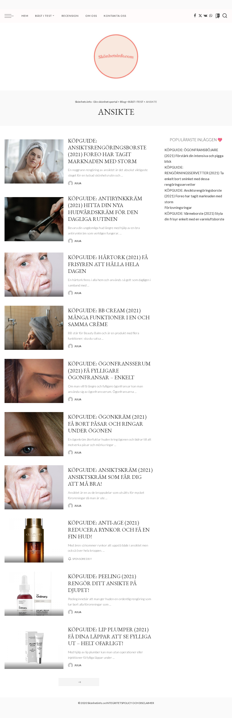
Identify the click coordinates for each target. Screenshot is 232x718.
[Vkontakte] (205, 16)
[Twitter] (200, 16)
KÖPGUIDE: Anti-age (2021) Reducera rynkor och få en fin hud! (109, 529)
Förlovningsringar (178, 207)
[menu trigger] (11, 16)
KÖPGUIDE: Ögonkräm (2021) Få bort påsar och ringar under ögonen (107, 423)
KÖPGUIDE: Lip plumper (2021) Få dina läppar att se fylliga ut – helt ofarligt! (109, 636)
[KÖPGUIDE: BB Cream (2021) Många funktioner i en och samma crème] (34, 328)
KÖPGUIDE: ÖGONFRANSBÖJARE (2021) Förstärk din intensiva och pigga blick (193, 155)
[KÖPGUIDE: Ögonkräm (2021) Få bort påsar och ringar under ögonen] (34, 434)
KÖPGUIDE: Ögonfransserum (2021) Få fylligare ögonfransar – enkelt (109, 370)
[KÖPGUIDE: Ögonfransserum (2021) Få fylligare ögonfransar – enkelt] (34, 381)
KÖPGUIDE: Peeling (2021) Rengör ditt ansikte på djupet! (102, 583)
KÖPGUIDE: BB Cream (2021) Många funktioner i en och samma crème (109, 317)
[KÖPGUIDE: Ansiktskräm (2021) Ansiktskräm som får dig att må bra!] (34, 487)
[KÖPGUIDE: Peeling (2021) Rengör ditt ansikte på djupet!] (34, 594)
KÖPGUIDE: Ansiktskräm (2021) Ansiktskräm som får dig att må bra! (110, 476)
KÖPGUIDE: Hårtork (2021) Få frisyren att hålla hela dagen (108, 263)
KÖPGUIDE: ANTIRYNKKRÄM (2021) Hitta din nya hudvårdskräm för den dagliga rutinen (105, 208)
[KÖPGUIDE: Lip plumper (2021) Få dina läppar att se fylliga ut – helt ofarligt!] (34, 647)
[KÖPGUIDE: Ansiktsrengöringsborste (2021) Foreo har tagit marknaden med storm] (34, 161)
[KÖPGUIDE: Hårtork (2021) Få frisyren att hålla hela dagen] (34, 275)
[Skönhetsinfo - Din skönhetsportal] (116, 56)
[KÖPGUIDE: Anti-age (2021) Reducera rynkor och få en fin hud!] (34, 540)
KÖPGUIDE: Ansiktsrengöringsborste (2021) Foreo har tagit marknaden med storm (107, 151)
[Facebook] (195, 16)
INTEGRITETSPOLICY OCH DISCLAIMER (130, 703)
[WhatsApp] (211, 16)
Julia (78, 183)
